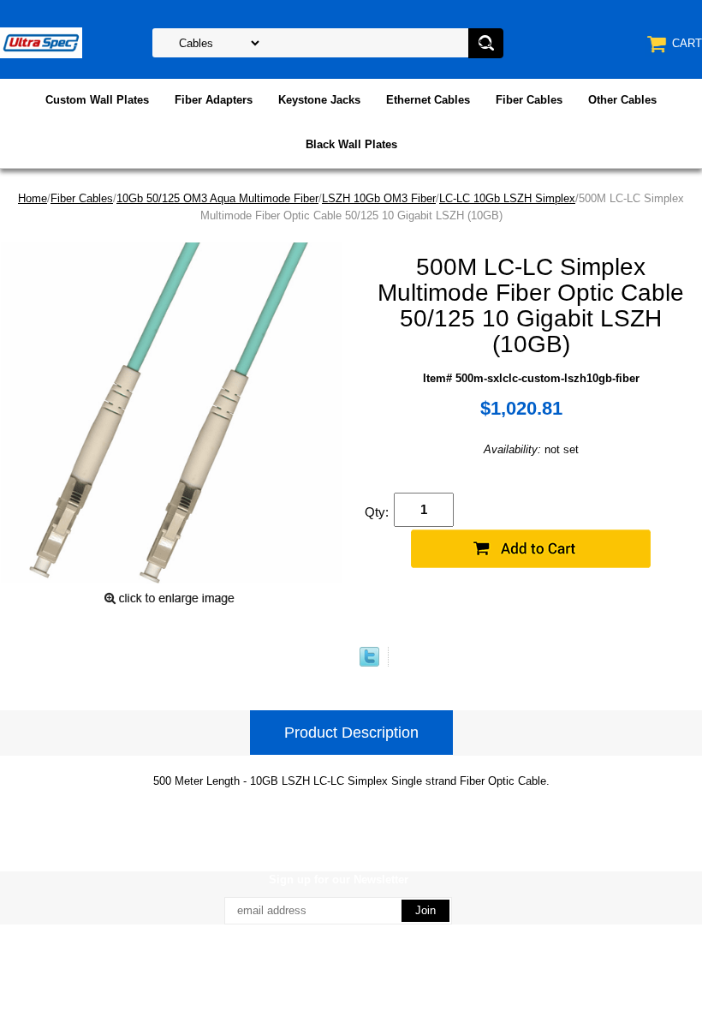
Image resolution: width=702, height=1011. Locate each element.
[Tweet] (369, 662)
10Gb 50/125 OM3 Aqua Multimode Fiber (217, 198)
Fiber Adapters (214, 99)
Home (32, 198)
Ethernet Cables (428, 99)
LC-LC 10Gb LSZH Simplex (507, 198)
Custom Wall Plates (97, 99)
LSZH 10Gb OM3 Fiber (379, 198)
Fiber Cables (529, 99)
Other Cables (622, 99)
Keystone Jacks (319, 99)
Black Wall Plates (351, 144)
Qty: (377, 512)
